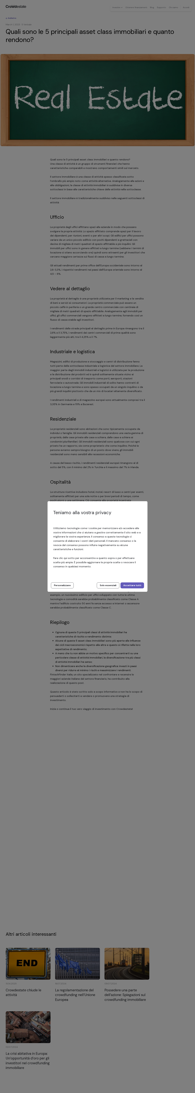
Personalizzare (62, 585)
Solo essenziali (108, 585)
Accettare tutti (132, 585)
